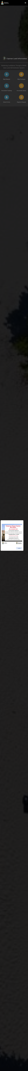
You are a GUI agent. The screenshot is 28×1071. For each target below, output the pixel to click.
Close (19, 548)
